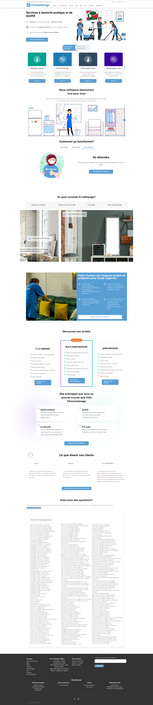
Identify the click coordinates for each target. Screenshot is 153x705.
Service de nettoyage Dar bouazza (39, 533)
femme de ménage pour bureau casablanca (73, 594)
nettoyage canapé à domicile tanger (40, 590)
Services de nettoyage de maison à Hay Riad (104, 544)
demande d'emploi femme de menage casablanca (106, 561)
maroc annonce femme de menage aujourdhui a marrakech (105, 578)
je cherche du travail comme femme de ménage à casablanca (75, 585)
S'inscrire (99, 665)
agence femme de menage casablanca (41, 624)
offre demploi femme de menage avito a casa (74, 581)
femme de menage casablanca (100, 611)
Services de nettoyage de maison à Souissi (104, 542)
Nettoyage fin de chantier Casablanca (40, 549)
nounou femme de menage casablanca (103, 565)
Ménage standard (38, 685)
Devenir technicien (77, 661)
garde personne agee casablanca (101, 605)
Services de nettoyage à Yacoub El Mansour (104, 549)
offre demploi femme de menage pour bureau (74, 569)
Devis (28, 665)
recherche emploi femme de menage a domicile (75, 589)
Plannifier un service (101, 171)
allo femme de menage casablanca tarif (103, 598)
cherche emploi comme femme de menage (104, 640)
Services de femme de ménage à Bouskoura (42, 531)
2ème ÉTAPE (76, 147)
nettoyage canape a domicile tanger (40, 579)
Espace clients (99, 5)
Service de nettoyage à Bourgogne (40, 537)
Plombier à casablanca (67, 604)
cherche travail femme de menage (101, 632)
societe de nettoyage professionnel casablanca (74, 634)
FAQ (85, 5)
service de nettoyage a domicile (101, 531)
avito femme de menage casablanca (40, 605)
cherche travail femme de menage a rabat (73, 575)
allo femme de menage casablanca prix (103, 597)
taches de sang (34, 603)
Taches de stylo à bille (36, 600)
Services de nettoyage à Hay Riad (70, 529)
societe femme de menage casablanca (103, 560)
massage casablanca (97, 529)
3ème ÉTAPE (88, 147)
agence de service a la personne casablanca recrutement (73, 542)
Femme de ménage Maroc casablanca (41, 544)
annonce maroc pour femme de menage (103, 581)
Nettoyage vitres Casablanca (38, 568)
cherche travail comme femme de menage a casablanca (73, 627)
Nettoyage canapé (35, 592)
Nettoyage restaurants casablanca (70, 631)
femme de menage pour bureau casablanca (73, 593)
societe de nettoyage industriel (69, 617)
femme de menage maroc (99, 609)
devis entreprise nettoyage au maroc (71, 644)
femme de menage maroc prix (39, 621)
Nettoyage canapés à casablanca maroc (41, 571)
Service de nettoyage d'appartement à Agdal (73, 538)
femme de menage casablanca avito (71, 621)
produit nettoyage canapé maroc (39, 587)
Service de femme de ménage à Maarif (41, 528)
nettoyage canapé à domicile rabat (40, 589)
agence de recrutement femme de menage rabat (75, 556)
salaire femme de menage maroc (39, 638)
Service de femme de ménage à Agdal (41, 529)
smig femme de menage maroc (39, 632)
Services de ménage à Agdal (100, 552)
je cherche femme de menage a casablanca (104, 625)
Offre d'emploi (76, 665)
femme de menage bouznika (38, 606)
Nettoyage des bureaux (38, 687)
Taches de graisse (35, 601)
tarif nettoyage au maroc (68, 610)
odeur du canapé (35, 595)
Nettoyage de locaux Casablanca (39, 547)
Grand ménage (115, 685)
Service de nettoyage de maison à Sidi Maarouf (105, 550)
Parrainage (116, 1)
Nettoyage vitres (38, 688)
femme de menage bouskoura (100, 593)
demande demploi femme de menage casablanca (75, 559)
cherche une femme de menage (101, 633)
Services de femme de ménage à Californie (104, 541)
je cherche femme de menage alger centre (104, 630)
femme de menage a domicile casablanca (73, 618)
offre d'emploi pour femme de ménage (72, 573)
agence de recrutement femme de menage (73, 554)
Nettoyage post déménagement (114, 688)
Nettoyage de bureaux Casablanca (40, 545)
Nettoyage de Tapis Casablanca (69, 633)
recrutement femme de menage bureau (72, 551)
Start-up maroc (34, 569)
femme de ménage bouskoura (100, 526)
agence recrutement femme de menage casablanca (106, 558)
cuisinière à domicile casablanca (101, 608)
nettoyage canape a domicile (69, 637)
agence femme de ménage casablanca (72, 524)
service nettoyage (97, 534)
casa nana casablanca (98, 528)
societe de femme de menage (100, 643)
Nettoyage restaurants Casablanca (39, 566)
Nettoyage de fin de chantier (114, 687)
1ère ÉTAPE (64, 147)
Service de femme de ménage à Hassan (41, 536)
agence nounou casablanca (99, 601)
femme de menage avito (37, 608)
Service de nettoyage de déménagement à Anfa (74, 525)
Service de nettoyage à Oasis (100, 547)
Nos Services (77, 680)
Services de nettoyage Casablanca (39, 525)
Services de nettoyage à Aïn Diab (39, 534)
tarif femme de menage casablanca (102, 641)
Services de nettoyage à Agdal (69, 527)
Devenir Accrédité (77, 663)
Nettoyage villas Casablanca (38, 555)
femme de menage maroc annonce (40, 622)
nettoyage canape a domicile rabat (40, 577)
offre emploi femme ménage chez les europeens (75, 583)
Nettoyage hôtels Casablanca (38, 565)
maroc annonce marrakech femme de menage (105, 584)
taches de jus (34, 598)
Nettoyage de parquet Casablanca (39, 563)
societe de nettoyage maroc (69, 609)
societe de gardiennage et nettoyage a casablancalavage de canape (41, 583)
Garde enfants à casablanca (69, 605)
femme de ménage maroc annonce (40, 629)
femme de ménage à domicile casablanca (103, 606)
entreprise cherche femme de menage (103, 629)
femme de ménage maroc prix (39, 627)
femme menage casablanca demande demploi (105, 568)
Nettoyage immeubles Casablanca (39, 560)
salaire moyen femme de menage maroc (41, 635)
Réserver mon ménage (108, 382)
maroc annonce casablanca (99, 576)
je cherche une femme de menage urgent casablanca (76, 565)
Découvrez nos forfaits (100, 317)
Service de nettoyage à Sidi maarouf (102, 545)
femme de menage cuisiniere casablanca (41, 609)
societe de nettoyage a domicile (101, 613)
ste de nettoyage (96, 537)
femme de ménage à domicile (69, 546)
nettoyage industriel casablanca (70, 612)
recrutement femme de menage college (72, 557)
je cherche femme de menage (100, 627)
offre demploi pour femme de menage (72, 570)
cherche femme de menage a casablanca (103, 619)
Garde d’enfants (64, 685)
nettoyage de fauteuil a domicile (70, 639)
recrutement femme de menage (70, 553)
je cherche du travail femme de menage (103, 587)
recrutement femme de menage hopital (72, 549)
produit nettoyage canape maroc (39, 573)
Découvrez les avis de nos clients (77, 488)
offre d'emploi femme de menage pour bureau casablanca (74, 596)
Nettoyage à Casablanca (37, 541)
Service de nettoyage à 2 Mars (69, 533)
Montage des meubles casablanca (70, 607)
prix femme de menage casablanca (102, 557)
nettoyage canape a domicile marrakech (41, 581)
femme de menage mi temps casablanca (103, 569)
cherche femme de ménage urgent (71, 567)
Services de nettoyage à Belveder (70, 530)
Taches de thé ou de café (37, 597)
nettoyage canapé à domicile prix (39, 585)
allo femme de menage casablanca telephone (105, 600)
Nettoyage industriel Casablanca (39, 557)
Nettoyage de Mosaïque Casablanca (71, 629)
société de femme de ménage (38, 616)
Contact (29, 672)
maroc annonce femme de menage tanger (104, 582)
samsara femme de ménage (100, 573)
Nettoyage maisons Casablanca (39, 553)
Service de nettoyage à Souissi (38, 539)
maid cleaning (96, 635)
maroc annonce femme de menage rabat (103, 585)
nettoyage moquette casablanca (101, 525)
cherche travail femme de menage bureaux (104, 638)
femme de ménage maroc (37, 611)
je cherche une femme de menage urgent (73, 548)
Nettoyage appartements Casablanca (40, 552)
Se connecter (123, 1)
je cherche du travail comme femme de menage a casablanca (75, 579)
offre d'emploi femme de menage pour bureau (74, 601)
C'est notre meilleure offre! (75, 380)
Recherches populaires (41, 520)
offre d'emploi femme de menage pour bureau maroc (76, 599)
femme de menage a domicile (69, 545)
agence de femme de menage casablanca (103, 555)
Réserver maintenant (76, 443)
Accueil (54, 5)
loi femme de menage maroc (38, 637)
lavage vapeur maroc (67, 641)
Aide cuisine (89, 687)
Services (71, 5)
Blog (81, 5)
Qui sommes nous (63, 5)
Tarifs (77, 5)
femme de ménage (97, 553)
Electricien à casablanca (68, 602)
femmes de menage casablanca (101, 566)
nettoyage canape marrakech (38, 576)
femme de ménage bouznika (38, 617)
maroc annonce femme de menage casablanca (43, 619)
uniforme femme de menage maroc (40, 640)
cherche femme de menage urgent (71, 636)
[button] (124, 68)
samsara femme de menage (38, 625)
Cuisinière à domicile (89, 685)
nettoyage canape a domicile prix (39, 574)
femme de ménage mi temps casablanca (103, 574)
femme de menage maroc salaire (39, 630)
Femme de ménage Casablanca (39, 542)
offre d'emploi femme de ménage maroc (72, 572)
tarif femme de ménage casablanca (40, 614)
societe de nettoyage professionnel (71, 613)
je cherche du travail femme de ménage (72, 562)
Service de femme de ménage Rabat (40, 526)
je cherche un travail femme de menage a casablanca (76, 577)
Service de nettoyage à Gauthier (70, 532)
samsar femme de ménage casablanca (41, 643)
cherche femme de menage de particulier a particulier (107, 617)
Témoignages (31, 669)
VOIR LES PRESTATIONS (37, 39)
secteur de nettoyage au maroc (70, 615)
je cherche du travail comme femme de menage (74, 588)
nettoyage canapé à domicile (38, 593)
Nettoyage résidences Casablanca (39, 558)
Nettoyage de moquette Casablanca (40, 561)
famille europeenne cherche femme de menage (74, 561)
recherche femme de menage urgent (71, 591)
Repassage (38, 690)
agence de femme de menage (69, 623)
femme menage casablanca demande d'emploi (105, 571)
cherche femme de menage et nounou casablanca (106, 621)
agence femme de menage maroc (39, 633)
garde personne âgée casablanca (70, 540)
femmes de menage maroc (38, 641)
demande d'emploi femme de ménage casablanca (75, 564)
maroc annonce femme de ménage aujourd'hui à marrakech (105, 591)
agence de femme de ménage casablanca (103, 595)
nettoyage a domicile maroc (69, 642)
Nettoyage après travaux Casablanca (40, 550)
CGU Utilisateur (31, 674)
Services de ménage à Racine (69, 537)
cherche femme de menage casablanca (103, 563)
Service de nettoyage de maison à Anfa (103, 539)
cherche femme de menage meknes (102, 624)
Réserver (37, 81)
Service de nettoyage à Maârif (69, 535)
